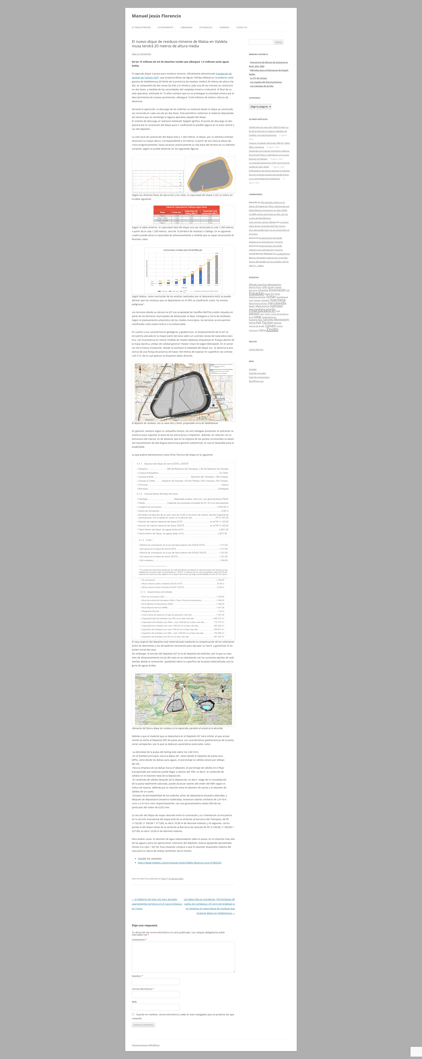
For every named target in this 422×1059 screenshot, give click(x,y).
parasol (254, 314)
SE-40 (251, 317)
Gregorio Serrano (257, 296)
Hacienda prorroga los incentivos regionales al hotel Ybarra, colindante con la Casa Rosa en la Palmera (269, 154)
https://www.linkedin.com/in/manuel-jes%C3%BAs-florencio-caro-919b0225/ (180, 862)
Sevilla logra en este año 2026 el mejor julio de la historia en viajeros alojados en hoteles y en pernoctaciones (269, 131)
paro (262, 314)
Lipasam (265, 300)
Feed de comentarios (259, 377)
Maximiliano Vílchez (258, 303)
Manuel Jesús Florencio (156, 16)
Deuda (271, 287)
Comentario (139, 939)
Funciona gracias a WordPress (146, 1045)
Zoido (272, 329)
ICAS (163, 878)
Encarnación (277, 290)
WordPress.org (256, 381)
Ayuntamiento (165, 27)
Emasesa (263, 290)
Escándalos (205, 27)
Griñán (271, 297)
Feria (277, 293)
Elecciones (253, 290)
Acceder (253, 369)
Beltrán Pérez (255, 287)
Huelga (257, 300)
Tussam (270, 325)
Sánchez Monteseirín (276, 319)
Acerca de (242, 27)
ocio (278, 310)
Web (134, 1001)
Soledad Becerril (269, 317)
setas (257, 317)
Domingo (224, 27)
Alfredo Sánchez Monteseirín (265, 284)
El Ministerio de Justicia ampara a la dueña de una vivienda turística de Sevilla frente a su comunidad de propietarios (269, 174)
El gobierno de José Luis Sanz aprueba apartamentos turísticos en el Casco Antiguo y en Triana (157, 904)
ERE (288, 290)
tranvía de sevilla (256, 326)
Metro (252, 306)
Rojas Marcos (282, 314)
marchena (278, 300)
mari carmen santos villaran (262, 222)
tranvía (277, 322)
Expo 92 (269, 293)
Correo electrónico (143, 988)
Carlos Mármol (256, 349)
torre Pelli (255, 322)
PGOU (267, 314)
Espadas (256, 293)
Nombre (137, 976)
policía (273, 314)
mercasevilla (277, 303)
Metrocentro (262, 306)
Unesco (280, 326)
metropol (276, 306)
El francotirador (141, 27)
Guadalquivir (282, 297)
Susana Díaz (255, 319)
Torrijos (267, 322)
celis (264, 287)
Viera (262, 330)
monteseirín (262, 309)
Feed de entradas (257, 373)
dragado (278, 287)
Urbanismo (186, 27)
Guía (251, 300)
